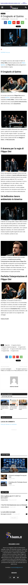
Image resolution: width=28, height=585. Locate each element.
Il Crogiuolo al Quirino (16, 345)
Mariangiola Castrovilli (6, 514)
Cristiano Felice (4, 500)
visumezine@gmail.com (17, 567)
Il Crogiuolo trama (15, 350)
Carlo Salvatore (5, 471)
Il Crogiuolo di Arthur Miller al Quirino (18, 348)
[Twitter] (14, 577)
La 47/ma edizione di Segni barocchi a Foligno (23, 408)
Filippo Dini (7, 345)
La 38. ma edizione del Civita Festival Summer (13, 408)
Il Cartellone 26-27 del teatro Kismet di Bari (4, 408)
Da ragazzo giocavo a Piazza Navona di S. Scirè (20, 369)
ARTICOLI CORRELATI (7, 394)
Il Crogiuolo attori (22, 347)
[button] (26, 7)
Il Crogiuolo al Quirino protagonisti (8, 347)
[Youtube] (17, 577)
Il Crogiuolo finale (5, 350)
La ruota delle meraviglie (8, 512)
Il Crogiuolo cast (4, 348)
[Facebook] (10, 577)
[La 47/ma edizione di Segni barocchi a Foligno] (23, 402)
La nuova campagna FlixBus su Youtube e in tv (7, 369)
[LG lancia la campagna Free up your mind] (4, 477)
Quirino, (7, 97)
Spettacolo (3, 13)
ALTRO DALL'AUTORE (7, 396)
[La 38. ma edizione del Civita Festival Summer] (14, 402)
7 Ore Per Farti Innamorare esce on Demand (14, 505)
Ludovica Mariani (5, 507)
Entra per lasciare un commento (9, 424)
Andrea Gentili (5, 19)
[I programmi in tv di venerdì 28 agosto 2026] (14, 465)
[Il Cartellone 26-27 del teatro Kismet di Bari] (5, 402)
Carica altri (13, 517)
